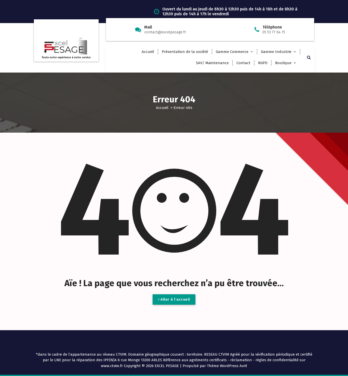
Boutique (283, 63)
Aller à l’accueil (174, 299)
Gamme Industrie (276, 51)
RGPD (262, 63)
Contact (243, 63)
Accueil (148, 51)
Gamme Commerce (232, 51)
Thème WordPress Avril (227, 366)
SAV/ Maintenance (212, 63)
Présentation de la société (185, 51)
